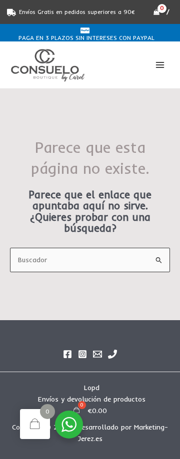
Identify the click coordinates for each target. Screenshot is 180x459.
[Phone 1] (112, 354)
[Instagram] (82, 354)
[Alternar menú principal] (160, 65)
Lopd (92, 387)
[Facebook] (67, 354)
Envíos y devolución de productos (92, 399)
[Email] (97, 354)
